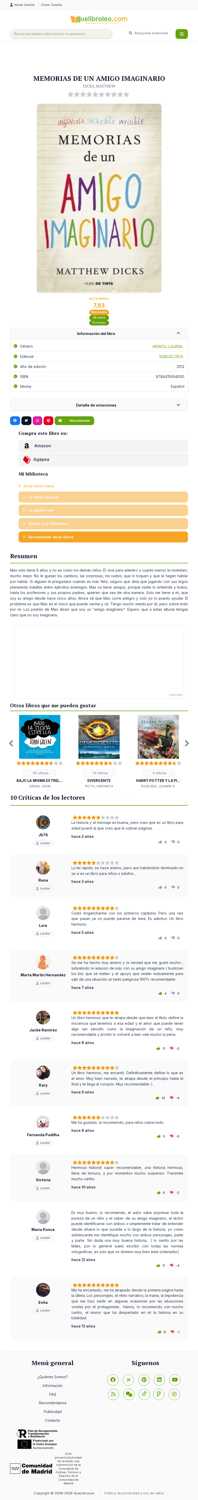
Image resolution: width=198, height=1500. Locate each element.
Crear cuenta (51, 5)
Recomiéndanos (53, 1403)
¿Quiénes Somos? (52, 1377)
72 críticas (100, 773)
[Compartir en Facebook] (15, 420)
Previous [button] (11, 743)
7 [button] (114, 793)
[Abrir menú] (182, 34)
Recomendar (79, 421)
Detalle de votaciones (96, 405)
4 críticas (159, 773)
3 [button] (83, 793)
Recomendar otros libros (50, 537)
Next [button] (186, 743)
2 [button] (75, 793)
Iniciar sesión (25, 5)
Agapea (41, 459)
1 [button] (68, 793)
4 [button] (91, 793)
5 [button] (99, 793)
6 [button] (106, 793)
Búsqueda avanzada (151, 33)
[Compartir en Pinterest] (48, 420)
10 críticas (99, 322)
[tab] (99, 333)
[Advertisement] (104, 58)
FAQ (52, 1394)
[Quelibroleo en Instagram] (37, 420)
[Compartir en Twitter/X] (26, 420)
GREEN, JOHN (40, 786)
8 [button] (122, 793)
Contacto (52, 1420)
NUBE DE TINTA (171, 356)
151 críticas (40, 773)
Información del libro (96, 333)
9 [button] (130, 793)
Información (53, 1385)
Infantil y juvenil (168, 346)
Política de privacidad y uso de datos (134, 1493)
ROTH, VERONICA (99, 786)
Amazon (42, 445)
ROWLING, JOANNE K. (158, 786)
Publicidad (53, 1411)
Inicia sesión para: (38, 486)
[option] (39, 752)
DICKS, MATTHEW (99, 86)
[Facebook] (113, 1380)
